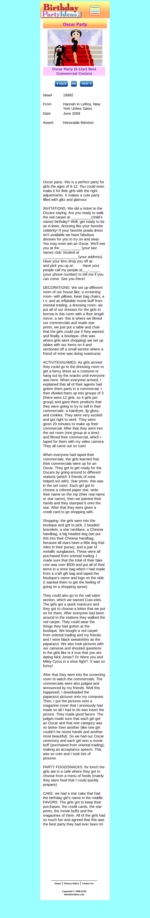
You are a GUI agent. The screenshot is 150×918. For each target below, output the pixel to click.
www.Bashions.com (74, 894)
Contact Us (88, 883)
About (58, 883)
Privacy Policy (71, 883)
